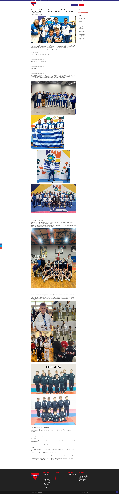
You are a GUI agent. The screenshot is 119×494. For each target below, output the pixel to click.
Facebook (80, 482)
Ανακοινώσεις (41, 14)
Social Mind (40, 492)
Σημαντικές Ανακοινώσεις (82, 36)
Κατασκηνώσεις (81, 31)
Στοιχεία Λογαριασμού (72, 474)
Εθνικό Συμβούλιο (81, 21)
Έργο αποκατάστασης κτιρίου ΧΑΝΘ (45, 0)
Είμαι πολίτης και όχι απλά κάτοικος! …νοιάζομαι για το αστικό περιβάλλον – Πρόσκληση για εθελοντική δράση (83, 25)
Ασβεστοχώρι (81, 19)
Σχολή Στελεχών (81, 38)
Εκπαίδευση (80, 28)
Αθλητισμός (37, 14)
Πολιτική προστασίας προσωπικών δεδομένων (47, 477)
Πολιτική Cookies (47, 484)
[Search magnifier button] (87, 12)
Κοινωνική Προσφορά (82, 32)
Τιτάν (79, 39)
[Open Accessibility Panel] (117, 492)
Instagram (86, 482)
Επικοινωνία (86, 0)
